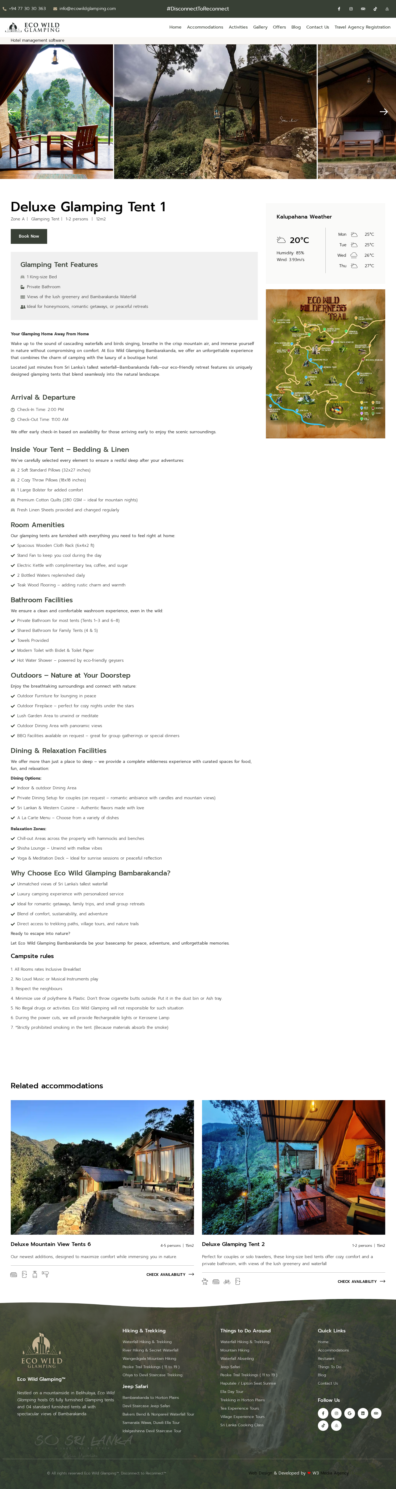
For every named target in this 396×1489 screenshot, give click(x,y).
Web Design (260, 1473)
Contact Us (317, 27)
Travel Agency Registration (363, 27)
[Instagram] (351, 9)
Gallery (260, 27)
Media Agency (335, 1473)
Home (175, 27)
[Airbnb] (387, 9)
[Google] (349, 1413)
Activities (238, 27)
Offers (279, 27)
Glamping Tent (45, 219)
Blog (296, 27)
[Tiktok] (375, 9)
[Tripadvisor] (363, 9)
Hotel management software (37, 40)
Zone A (18, 219)
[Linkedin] (363, 1413)
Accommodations (205, 27)
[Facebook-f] (339, 9)
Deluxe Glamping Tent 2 (233, 1244)
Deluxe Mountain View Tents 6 (51, 1244)
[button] (12, 111)
